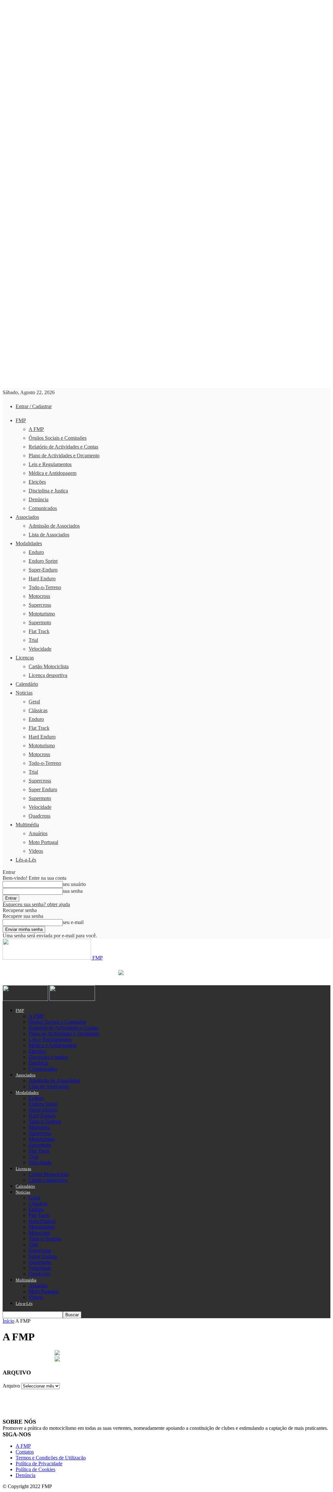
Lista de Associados (49, 534)
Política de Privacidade (39, 1463)
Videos (36, 851)
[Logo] (26, 999)
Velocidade (40, 649)
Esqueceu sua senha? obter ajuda (36, 904)
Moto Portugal (43, 842)
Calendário (27, 684)
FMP (21, 420)
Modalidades (29, 543)
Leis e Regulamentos (50, 464)
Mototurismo (42, 613)
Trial (33, 640)
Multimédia (27, 824)
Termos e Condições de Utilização (51, 1457)
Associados (27, 517)
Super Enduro (43, 789)
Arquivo (11, 1385)
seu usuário (74, 884)
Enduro (36, 552)
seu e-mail (73, 922)
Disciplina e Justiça (48, 490)
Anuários (38, 833)
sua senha (73, 891)
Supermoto (40, 622)
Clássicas (38, 710)
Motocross (39, 596)
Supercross (40, 605)
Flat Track (39, 631)
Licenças (25, 657)
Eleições (37, 482)
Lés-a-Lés (26, 860)
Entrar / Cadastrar (34, 406)
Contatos (25, 1452)
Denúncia (38, 499)
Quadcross (39, 816)
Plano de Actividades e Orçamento (64, 455)
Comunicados (43, 508)
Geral (34, 701)
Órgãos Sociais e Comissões (58, 438)
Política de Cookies (35, 1469)
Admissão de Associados (54, 526)
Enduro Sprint (43, 561)
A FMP (36, 429)
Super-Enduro (43, 570)
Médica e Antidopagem (52, 473)
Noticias (24, 693)
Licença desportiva (48, 675)
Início (8, 1321)
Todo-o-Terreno (45, 587)
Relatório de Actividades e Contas (63, 446)
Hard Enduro (42, 578)
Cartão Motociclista (49, 666)
